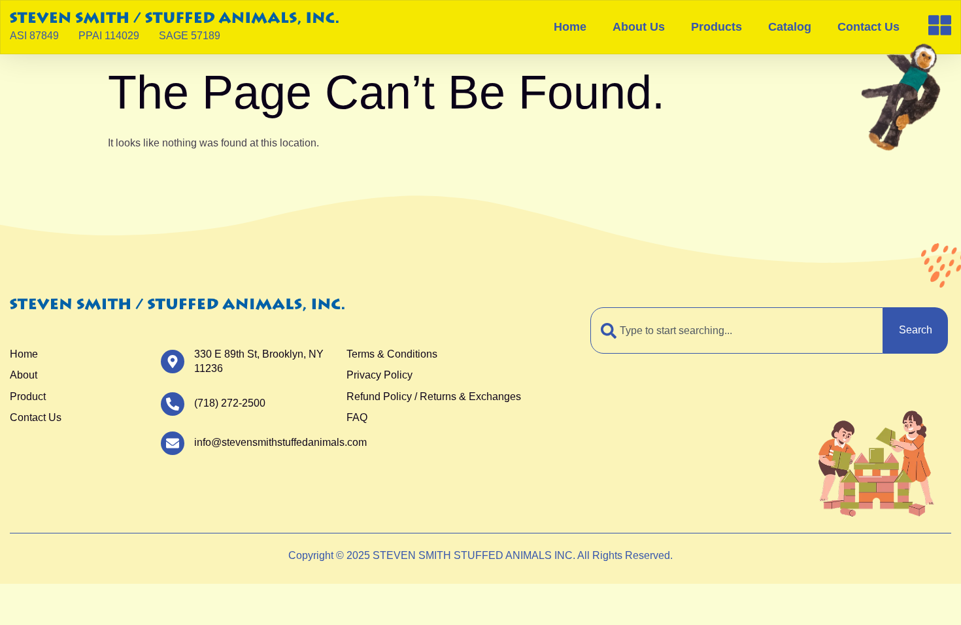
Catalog (789, 26)
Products (716, 26)
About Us (639, 26)
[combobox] (736, 330)
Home (570, 26)
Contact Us (868, 26)
